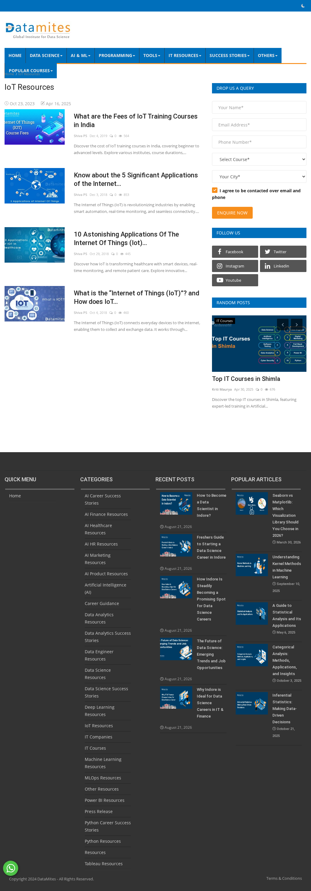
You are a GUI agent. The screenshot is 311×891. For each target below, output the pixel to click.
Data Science (45, 55)
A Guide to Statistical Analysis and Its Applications (286, 618)
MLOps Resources (103, 778)
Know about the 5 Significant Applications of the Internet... (136, 179)
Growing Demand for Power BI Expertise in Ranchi (253, 382)
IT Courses (95, 748)
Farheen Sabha (224, 397)
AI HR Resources (101, 544)
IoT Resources (99, 725)
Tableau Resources (104, 863)
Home (15, 55)
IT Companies (98, 737)
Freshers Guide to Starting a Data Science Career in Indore (211, 547)
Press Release (99, 811)
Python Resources (103, 841)
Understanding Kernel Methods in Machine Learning (286, 574)
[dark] (303, 5)
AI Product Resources (106, 574)
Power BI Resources (105, 800)
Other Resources (102, 789)
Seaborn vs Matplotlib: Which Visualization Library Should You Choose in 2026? (286, 518)
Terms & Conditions (284, 878)
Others (266, 55)
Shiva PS (80, 135)
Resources (95, 852)
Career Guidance (102, 603)
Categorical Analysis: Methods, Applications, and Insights (286, 664)
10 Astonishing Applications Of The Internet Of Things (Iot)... (126, 238)
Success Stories (228, 55)
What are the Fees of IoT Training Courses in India (136, 121)
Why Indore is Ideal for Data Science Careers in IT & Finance (210, 702)
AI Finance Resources (106, 514)
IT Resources (183, 55)
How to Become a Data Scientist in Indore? (211, 505)
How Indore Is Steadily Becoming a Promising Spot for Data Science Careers (211, 599)
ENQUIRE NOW (232, 213)
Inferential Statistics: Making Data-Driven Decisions (284, 715)
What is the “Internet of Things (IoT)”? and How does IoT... (136, 297)
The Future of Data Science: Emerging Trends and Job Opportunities (211, 654)
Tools (150, 55)
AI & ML (79, 55)
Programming (115, 55)
